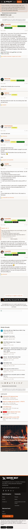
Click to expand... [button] (14, 238)
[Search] (26, 1)
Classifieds (17, 505)
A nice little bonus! (7, 406)
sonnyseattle (6, 370)
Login (3, 511)
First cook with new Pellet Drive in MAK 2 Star (14, 330)
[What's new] (23, 1)
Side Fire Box (16, 358)
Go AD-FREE (7, 516)
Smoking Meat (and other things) (20, 502)
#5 (26, 144)
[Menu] (1, 1)
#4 (26, 130)
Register (4, 513)
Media (16, 499)
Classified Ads (12, 352)
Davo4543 (6, 337)
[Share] (25, 31)
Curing (4, 419)
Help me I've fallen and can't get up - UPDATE (14, 401)
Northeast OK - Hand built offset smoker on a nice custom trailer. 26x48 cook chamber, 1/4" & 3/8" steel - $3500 (15, 349)
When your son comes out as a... (11, 368)
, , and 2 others (12, 56)
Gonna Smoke (7, 364)
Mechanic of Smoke (8, 358)
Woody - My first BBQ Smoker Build (12, 357)
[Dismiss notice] (26, 5)
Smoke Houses (12, 337)
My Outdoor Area (8, 362)
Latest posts (4, 394)
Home (3, 496)
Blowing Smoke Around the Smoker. (18, 364)
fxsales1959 (4, 17)
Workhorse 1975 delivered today (10, 396)
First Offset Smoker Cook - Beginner (12, 342)
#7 (26, 224)
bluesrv (5, 343)
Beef (8, 343)
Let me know (21, 8)
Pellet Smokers (10, 331)
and (8, 159)
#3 (26, 97)
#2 (26, 83)
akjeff (5, 331)
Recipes (16, 496)
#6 (26, 168)
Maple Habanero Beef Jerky (13, 412)
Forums (3, 499)
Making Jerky (6, 414)
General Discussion (7, 409)
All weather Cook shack (9, 336)
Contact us (4, 501)
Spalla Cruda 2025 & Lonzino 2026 (11, 417)
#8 (26, 257)
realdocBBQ (6, 352)
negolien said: (4, 228)
